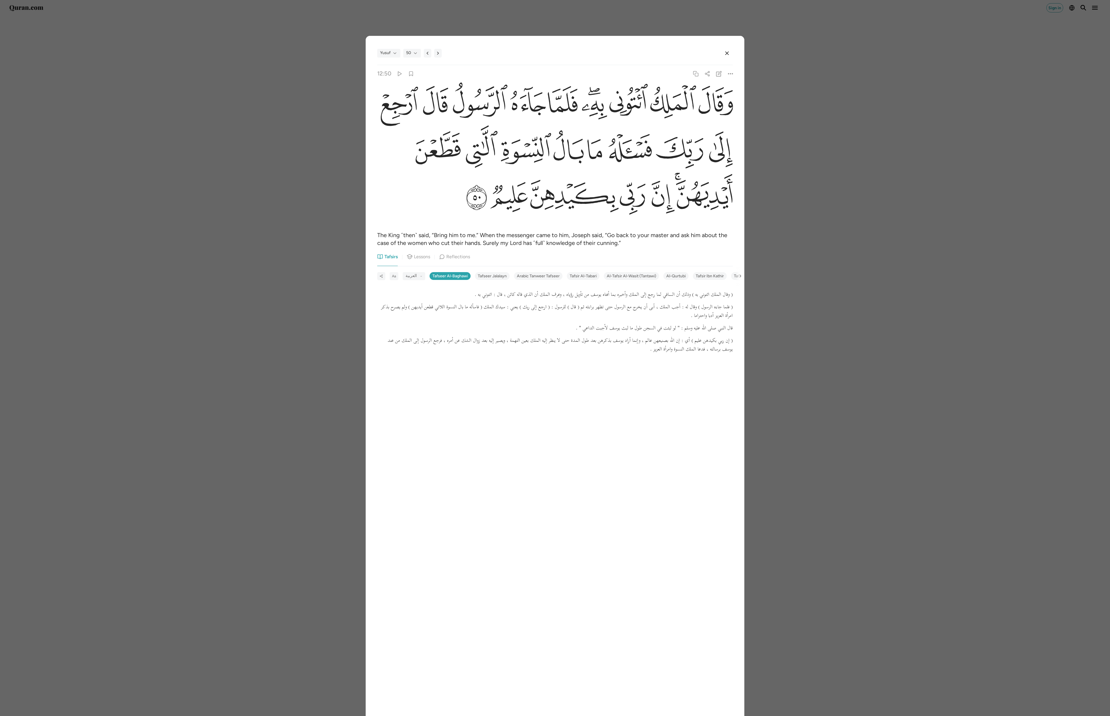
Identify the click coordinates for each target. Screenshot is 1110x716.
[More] (731, 74)
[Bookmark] (411, 74)
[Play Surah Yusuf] (399, 74)
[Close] (727, 53)
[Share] (707, 74)
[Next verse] (438, 53)
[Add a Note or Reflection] (719, 74)
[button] (714, 104)
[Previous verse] (427, 53)
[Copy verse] (696, 74)
